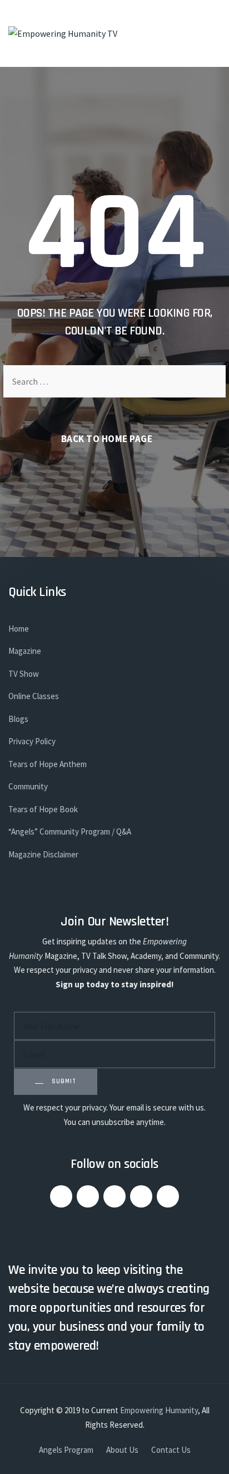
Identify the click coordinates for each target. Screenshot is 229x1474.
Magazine (24, 651)
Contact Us (171, 1449)
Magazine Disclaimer (43, 854)
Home (18, 628)
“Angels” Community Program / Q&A (69, 831)
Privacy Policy (32, 741)
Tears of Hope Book (43, 809)
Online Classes (33, 696)
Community (28, 786)
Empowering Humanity (159, 1410)
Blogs (18, 719)
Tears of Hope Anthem (47, 764)
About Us (122, 1449)
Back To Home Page (107, 439)
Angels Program (66, 1449)
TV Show (23, 673)
